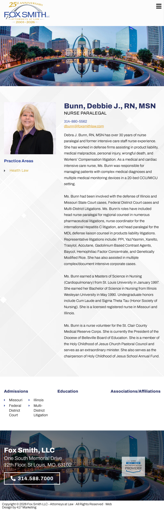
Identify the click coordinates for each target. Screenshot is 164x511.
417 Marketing (26, 507)
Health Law (19, 170)
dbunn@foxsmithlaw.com (84, 126)
